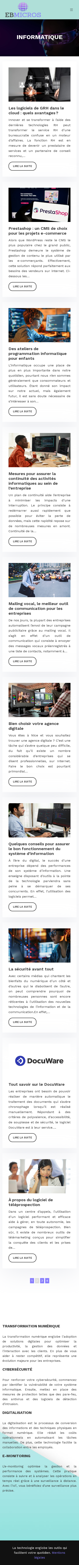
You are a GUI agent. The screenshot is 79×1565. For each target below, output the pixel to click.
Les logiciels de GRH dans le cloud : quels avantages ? (36, 110)
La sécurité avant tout (31, 969)
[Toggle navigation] (71, 10)
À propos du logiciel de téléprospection (31, 1202)
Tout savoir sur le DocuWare (37, 1084)
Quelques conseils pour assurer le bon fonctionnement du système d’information (39, 848)
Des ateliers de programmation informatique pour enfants (38, 353)
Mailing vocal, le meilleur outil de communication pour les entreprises (38, 608)
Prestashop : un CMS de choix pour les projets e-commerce (38, 231)
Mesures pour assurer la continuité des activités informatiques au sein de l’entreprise (33, 481)
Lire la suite (22, 166)
